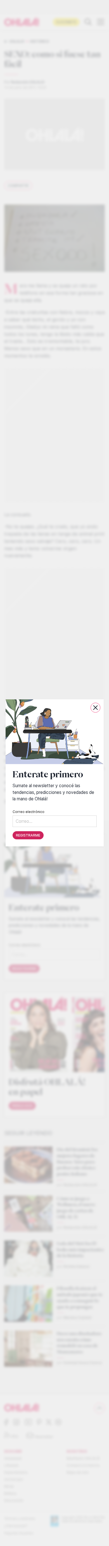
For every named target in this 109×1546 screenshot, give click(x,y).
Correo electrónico (28, 812)
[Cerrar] (95, 708)
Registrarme (28, 835)
